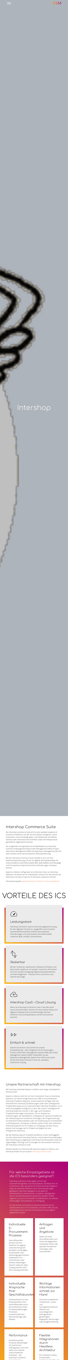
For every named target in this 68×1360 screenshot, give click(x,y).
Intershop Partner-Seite (41, 1151)
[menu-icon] (9, 3)
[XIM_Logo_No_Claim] (56, 2)
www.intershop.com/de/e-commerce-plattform (41, 881)
